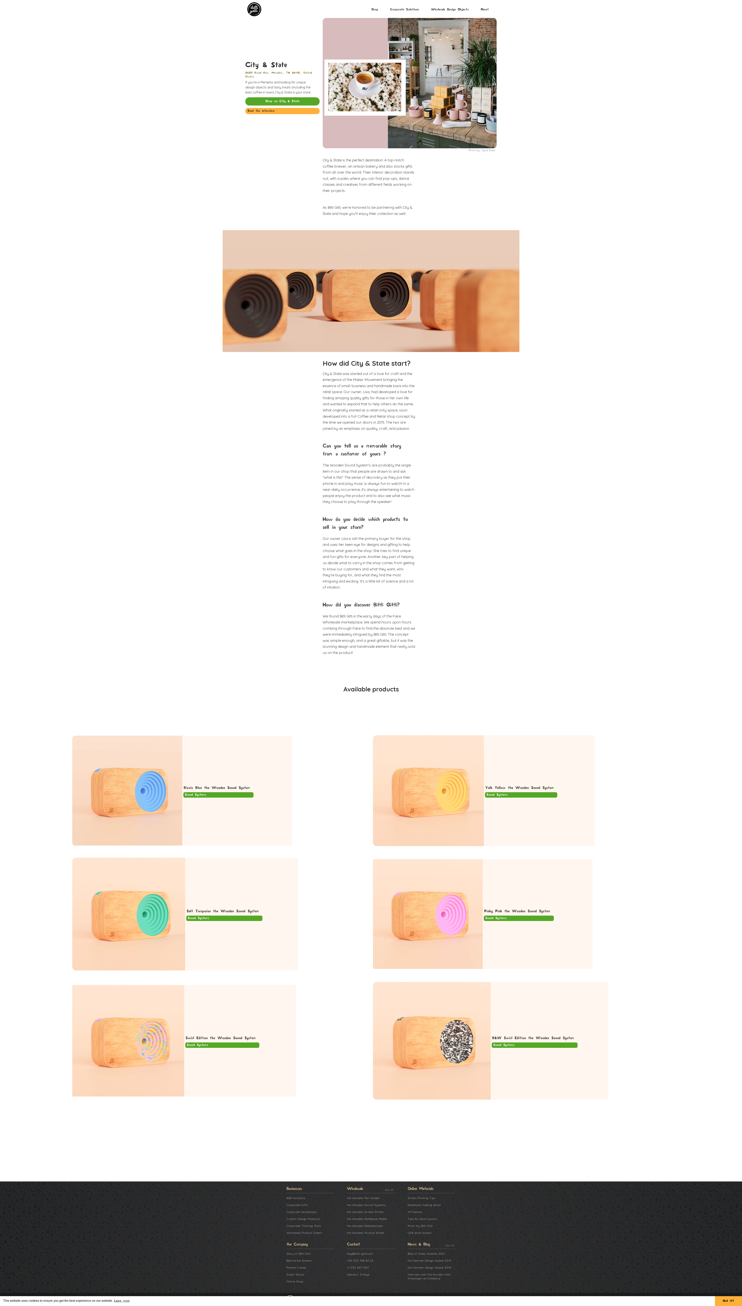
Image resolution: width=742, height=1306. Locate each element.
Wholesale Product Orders (304, 1233)
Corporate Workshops (302, 1212)
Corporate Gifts (297, 1205)
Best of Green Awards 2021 (426, 1253)
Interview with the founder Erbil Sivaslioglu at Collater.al (429, 1276)
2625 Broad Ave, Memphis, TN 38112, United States (278, 74)
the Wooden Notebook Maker (367, 1219)
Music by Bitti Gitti (420, 1226)
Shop (374, 9)
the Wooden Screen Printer (365, 1212)
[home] (256, 9)
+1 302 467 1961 (358, 1267)
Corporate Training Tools (304, 1226)
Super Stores (295, 1274)
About (485, 9)
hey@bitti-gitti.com (360, 1253)
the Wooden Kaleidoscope (365, 1226)
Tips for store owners (422, 1219)
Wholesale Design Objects (450, 9)
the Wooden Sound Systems (366, 1205)
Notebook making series (424, 1205)
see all (389, 1189)
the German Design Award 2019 (429, 1260)
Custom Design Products (303, 1219)
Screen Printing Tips (422, 1198)
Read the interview (261, 111)
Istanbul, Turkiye (358, 1274)
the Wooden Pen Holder (363, 1198)
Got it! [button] (728, 1301)
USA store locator (420, 1233)
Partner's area (296, 1267)
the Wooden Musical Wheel (365, 1233)
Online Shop (295, 1281)
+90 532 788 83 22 (360, 1260)
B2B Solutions (296, 1198)
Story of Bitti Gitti (299, 1253)
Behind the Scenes (299, 1260)
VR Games (415, 1212)
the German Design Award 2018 (429, 1267)
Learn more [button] (122, 1301)
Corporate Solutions (404, 9)
